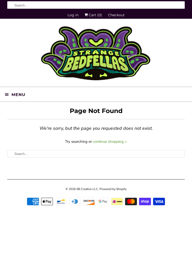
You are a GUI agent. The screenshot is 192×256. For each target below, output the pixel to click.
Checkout (116, 15)
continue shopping (109, 141)
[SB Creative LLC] (96, 54)
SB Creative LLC (87, 189)
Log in (73, 15)
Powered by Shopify (113, 189)
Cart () (95, 15)
